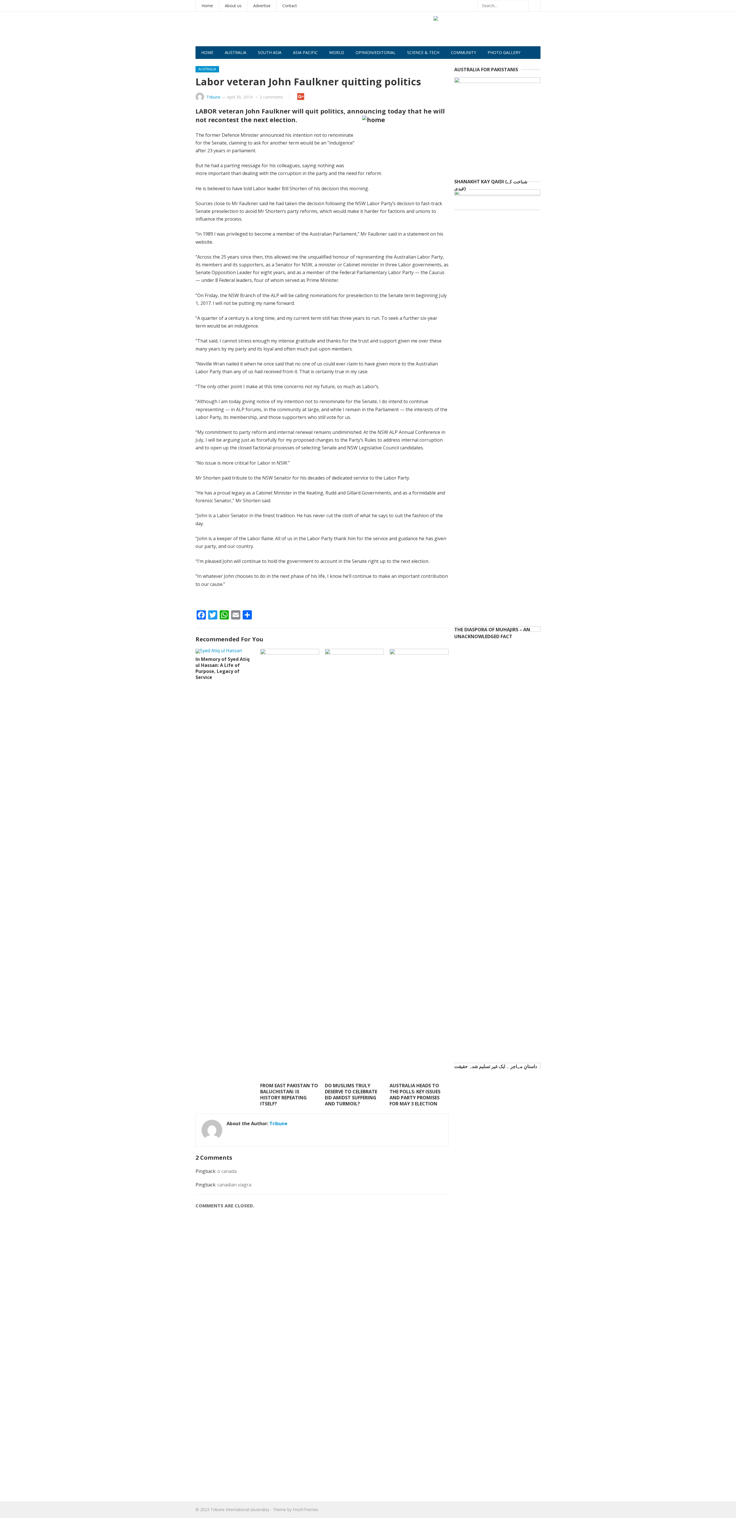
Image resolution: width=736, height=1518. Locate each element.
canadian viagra (234, 1185)
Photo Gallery (504, 52)
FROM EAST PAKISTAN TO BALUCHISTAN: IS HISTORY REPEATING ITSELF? (289, 1094)
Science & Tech (423, 52)
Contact (289, 5)
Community (463, 52)
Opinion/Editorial (376, 52)
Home (207, 5)
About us (233, 5)
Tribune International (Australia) (239, 1509)
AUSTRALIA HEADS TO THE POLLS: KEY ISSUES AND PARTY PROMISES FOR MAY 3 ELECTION (415, 1094)
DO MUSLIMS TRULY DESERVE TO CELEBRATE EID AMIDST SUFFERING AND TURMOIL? (351, 1094)
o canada (227, 1171)
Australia (235, 52)
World (336, 52)
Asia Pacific (305, 52)
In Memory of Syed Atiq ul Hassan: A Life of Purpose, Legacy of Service (222, 668)
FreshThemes (305, 1509)
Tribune (213, 97)
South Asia (269, 52)
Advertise (262, 5)
